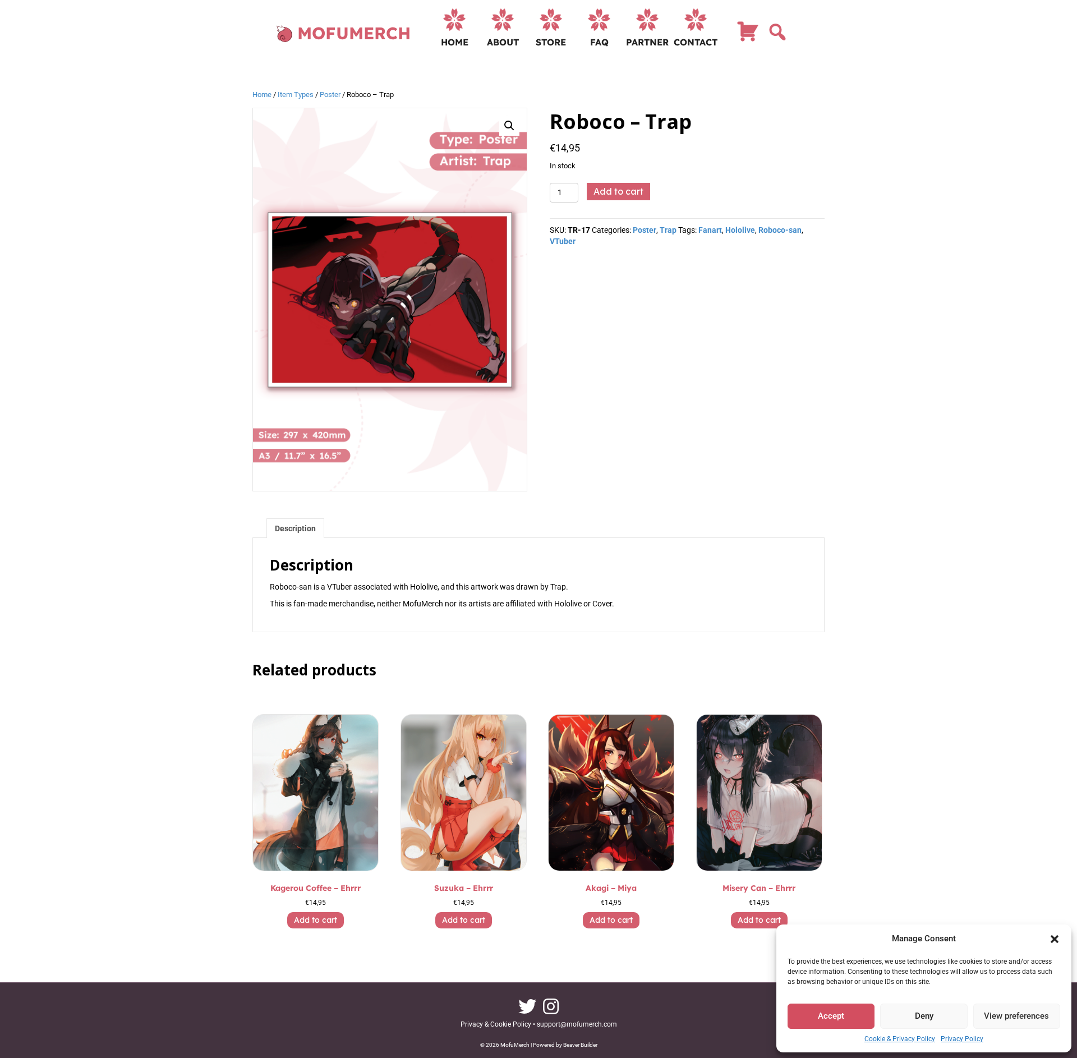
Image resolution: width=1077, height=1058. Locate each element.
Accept (831, 1016)
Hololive (740, 230)
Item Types (296, 94)
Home (454, 42)
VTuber (563, 241)
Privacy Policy (962, 1039)
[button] (1054, 939)
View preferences (1016, 1016)
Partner (647, 42)
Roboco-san (780, 230)
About (503, 42)
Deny (924, 1016)
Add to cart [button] (315, 920)
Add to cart (618, 191)
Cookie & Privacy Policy (899, 1039)
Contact (695, 42)
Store (551, 42)
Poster (330, 94)
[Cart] (748, 36)
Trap (668, 230)
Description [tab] (295, 528)
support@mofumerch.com (577, 1024)
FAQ (599, 42)
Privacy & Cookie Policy (496, 1024)
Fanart (710, 230)
